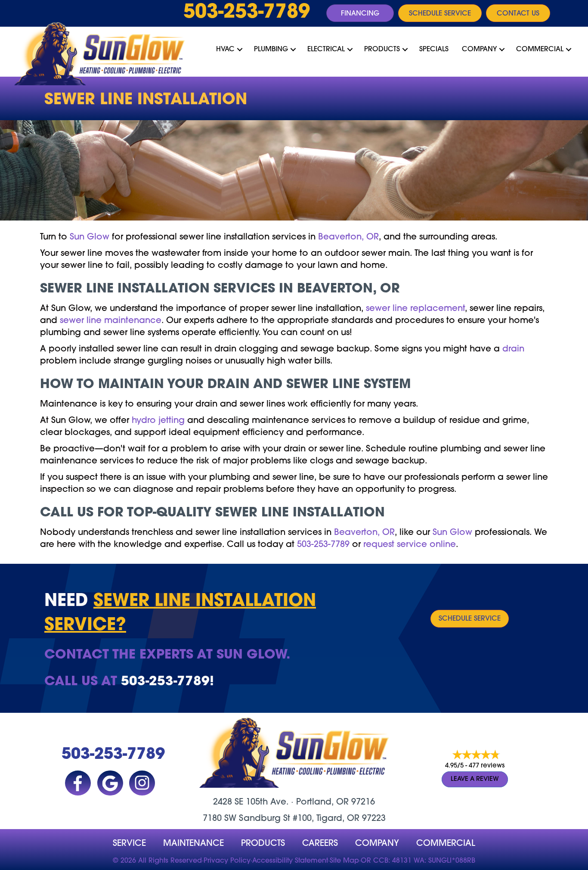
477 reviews (486, 766)
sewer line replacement (415, 308)
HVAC (225, 49)
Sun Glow (89, 237)
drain (513, 349)
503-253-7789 (246, 12)
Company (479, 49)
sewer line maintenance (110, 321)
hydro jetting (158, 420)
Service (129, 843)
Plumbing (271, 49)
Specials (434, 49)
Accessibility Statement (290, 861)
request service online (409, 545)
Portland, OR (322, 802)
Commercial (539, 49)
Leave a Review (475, 779)
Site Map (344, 861)
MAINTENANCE (193, 843)
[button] (240, 49)
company (377, 843)
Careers (320, 843)
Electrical (326, 49)
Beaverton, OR (348, 237)
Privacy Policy (227, 861)
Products (382, 49)
